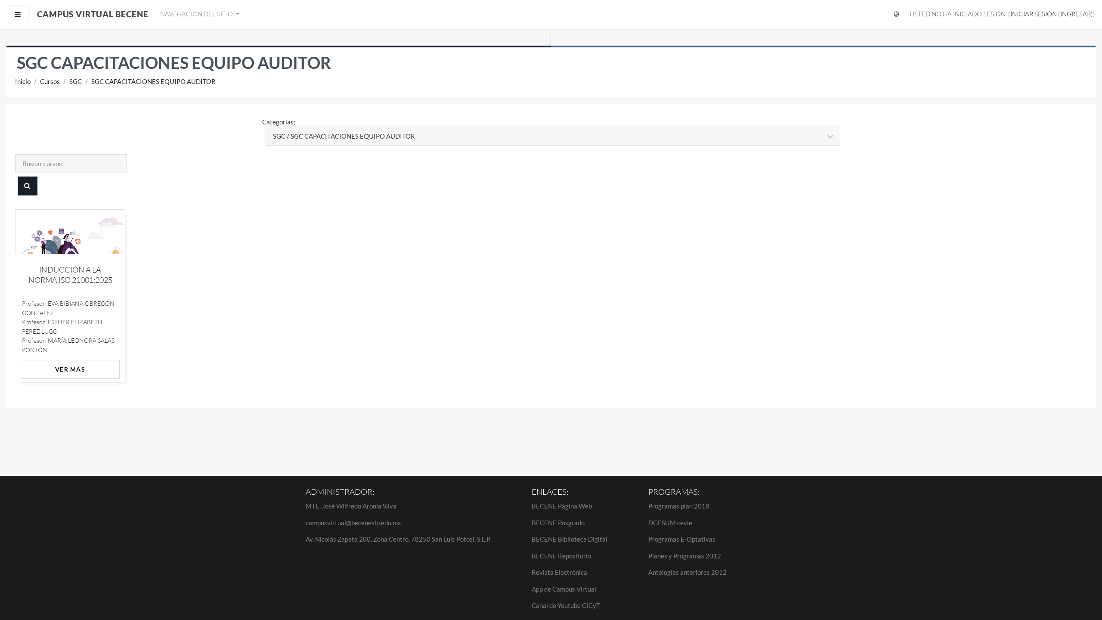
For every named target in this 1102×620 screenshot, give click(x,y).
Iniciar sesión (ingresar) (1051, 14)
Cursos (50, 81)
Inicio (23, 81)
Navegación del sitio (197, 14)
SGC (75, 81)
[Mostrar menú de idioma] (896, 14)
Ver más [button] (70, 369)
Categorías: (278, 122)
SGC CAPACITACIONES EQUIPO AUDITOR (153, 81)
